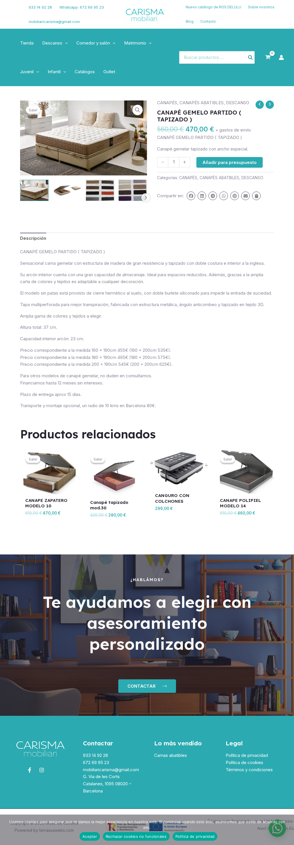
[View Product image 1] (34, 190)
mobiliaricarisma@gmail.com (54, 21)
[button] (65, 43)
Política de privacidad (247, 755)
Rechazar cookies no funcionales (136, 836)
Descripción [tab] (33, 238)
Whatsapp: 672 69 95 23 (81, 7)
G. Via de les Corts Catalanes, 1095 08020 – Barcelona (107, 784)
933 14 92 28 (40, 7)
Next (145, 197)
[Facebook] (13, 11)
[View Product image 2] (67, 190)
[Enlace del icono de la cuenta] (281, 57)
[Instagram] (15, 18)
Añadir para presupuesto (229, 162)
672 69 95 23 (96, 762)
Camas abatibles (170, 755)
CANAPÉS (167, 102)
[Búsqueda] (250, 57)
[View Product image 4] (133, 190)
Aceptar (89, 836)
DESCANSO (237, 102)
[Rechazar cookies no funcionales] (287, 830)
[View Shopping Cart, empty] (268, 57)
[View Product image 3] (100, 190)
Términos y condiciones (249, 769)
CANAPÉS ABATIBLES (201, 102)
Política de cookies (244, 762)
